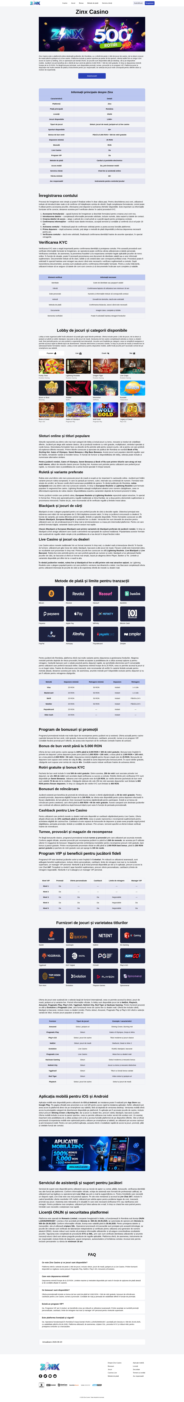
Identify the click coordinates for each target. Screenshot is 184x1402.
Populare (50, 353)
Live (77, 353)
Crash (104, 353)
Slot (130, 353)
